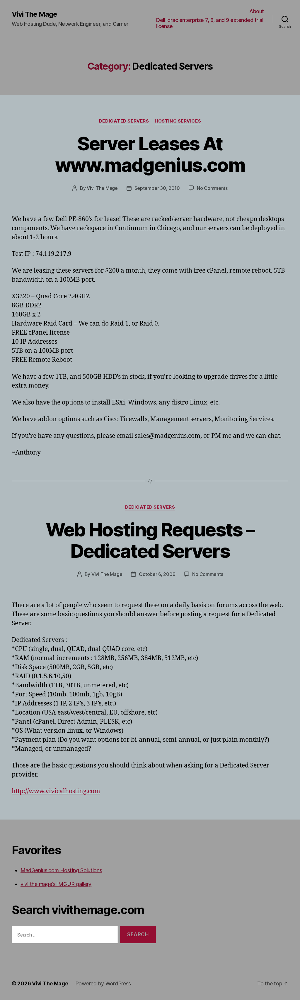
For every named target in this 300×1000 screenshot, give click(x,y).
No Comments (212, 188)
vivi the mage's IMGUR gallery (56, 884)
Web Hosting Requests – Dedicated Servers (150, 540)
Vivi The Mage (34, 14)
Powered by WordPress (103, 983)
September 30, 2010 (157, 188)
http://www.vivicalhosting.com (56, 791)
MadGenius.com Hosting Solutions (61, 870)
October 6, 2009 (157, 574)
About (256, 11)
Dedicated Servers (124, 121)
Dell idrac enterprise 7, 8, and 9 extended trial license (209, 23)
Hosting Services (178, 121)
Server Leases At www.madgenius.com (150, 154)
